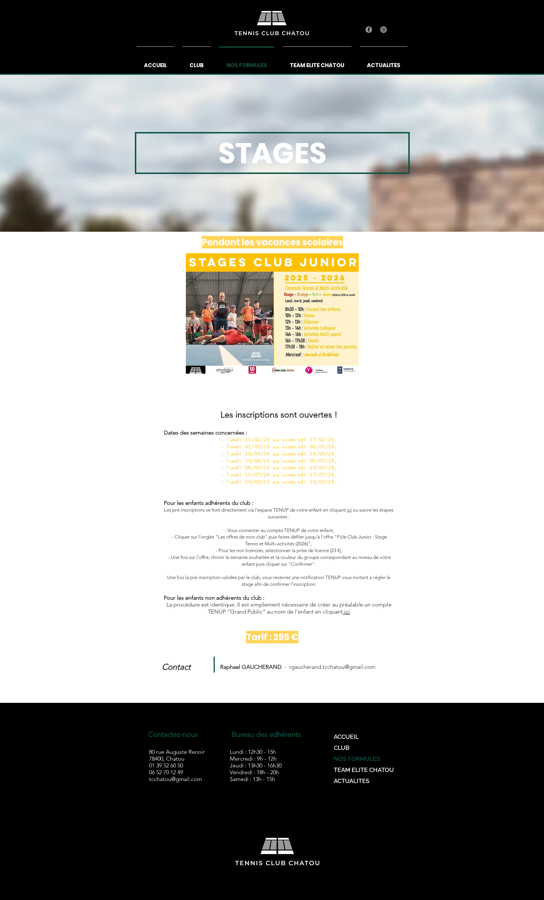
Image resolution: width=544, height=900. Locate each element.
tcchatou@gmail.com (175, 779)
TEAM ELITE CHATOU (363, 769)
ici (349, 510)
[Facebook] (369, 29)
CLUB (341, 747)
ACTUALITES (351, 780)
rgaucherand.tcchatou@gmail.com (332, 666)
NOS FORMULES (357, 758)
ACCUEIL (346, 736)
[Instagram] (383, 29)
